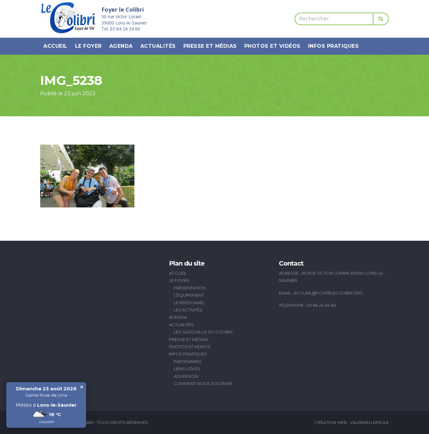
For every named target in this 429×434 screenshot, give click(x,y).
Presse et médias (210, 46)
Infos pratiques (333, 46)
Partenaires (188, 361)
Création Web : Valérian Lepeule (352, 422)
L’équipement (189, 295)
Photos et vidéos (272, 46)
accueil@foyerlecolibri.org (328, 292)
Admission (186, 376)
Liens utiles (187, 368)
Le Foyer (88, 46)
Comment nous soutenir (203, 383)
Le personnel (189, 302)
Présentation (189, 287)
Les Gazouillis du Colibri (203, 331)
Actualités (158, 46)
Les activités (188, 309)
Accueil (55, 46)
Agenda (121, 46)
